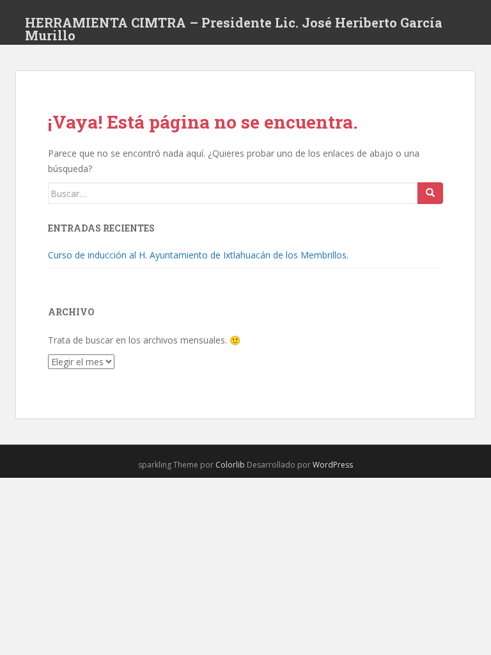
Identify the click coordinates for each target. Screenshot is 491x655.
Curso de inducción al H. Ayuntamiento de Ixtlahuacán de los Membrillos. (198, 255)
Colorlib (230, 464)
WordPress (333, 464)
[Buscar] (430, 193)
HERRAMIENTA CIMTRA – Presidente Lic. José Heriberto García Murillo (233, 26)
